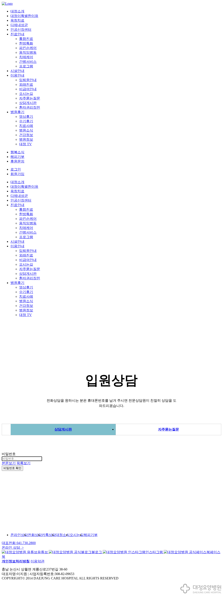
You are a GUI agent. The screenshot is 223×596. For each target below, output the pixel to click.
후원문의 (17, 161)
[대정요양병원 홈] (200, 592)
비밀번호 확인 (12, 468)
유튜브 (43, 552)
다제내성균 (19, 25)
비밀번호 (9, 454)
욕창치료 (17, 20)
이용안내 (17, 75)
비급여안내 (28, 89)
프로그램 (26, 66)
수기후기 (26, 121)
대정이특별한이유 (24, 16)
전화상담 (35, 535)
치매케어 (26, 57)
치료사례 (26, 126)
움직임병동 (28, 52)
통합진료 (26, 39)
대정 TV (25, 144)
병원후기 (17, 112)
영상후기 (26, 116)
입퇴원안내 (28, 80)
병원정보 (26, 139)
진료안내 (17, 34)
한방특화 (26, 43)
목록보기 (23, 463)
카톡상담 (49, 535)
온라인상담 (19, 535)
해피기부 (17, 157)
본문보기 (9, 463)
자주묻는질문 (29, 98)
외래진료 (26, 84)
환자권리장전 (29, 107)
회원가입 (17, 174)
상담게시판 (28, 103)
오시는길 (26, 94)
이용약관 (37, 561)
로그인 (15, 169)
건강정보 (26, 135)
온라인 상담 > (13, 547)
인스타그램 (154, 552)
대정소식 (63, 535)
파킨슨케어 (28, 48)
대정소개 (17, 11)
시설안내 (17, 71)
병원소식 (26, 130)
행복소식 (17, 152)
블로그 (97, 552)
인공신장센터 (20, 29)
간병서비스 (28, 61)
